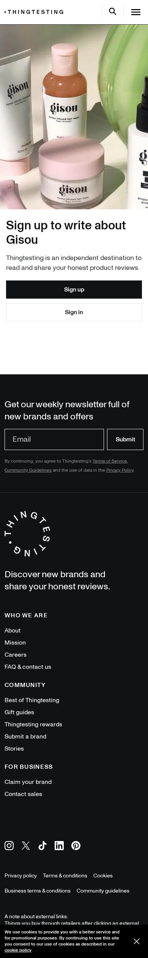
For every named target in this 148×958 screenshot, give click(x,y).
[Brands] (36, 12)
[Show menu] (136, 12)
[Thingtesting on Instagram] (9, 847)
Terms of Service (110, 461)
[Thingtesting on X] (25, 847)
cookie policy (18, 950)
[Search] (112, 11)
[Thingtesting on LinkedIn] (59, 847)
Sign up (74, 289)
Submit (125, 439)
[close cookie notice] (136, 941)
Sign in (74, 312)
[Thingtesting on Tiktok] (42, 847)
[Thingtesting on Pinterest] (75, 847)
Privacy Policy (120, 470)
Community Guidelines (28, 470)
